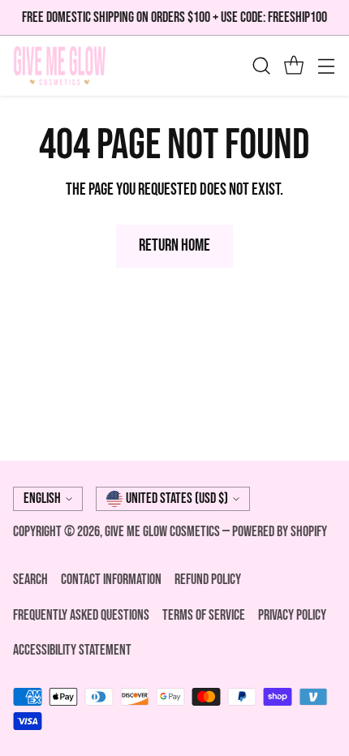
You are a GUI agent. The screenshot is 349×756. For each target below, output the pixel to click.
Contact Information (111, 579)
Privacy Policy (292, 615)
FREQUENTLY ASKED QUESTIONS (81, 615)
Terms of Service (203, 615)
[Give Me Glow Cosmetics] (59, 65)
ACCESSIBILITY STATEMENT (72, 650)
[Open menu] (326, 66)
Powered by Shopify (279, 531)
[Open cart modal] (293, 66)
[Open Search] (261, 66)
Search (30, 579)
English (42, 498)
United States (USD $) (177, 498)
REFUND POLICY (207, 579)
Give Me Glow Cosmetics (163, 531)
